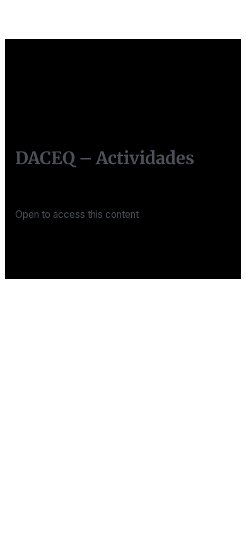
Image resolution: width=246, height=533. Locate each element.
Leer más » (39, 246)
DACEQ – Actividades (104, 158)
